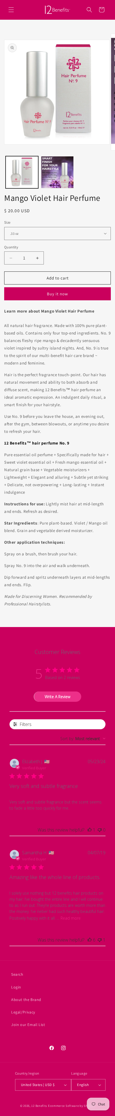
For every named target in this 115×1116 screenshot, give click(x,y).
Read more (71, 918)
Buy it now (57, 293)
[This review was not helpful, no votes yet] (100, 830)
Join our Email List (28, 1024)
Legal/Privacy (23, 1012)
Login (16, 987)
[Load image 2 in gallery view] (57, 172)
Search (17, 974)
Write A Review (57, 696)
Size (7, 222)
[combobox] (83, 738)
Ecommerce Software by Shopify (71, 1106)
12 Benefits (39, 1106)
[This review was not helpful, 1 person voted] (100, 940)
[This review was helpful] (90, 940)
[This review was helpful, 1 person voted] (90, 830)
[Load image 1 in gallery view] (22, 172)
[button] (11, 10)
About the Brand (26, 999)
